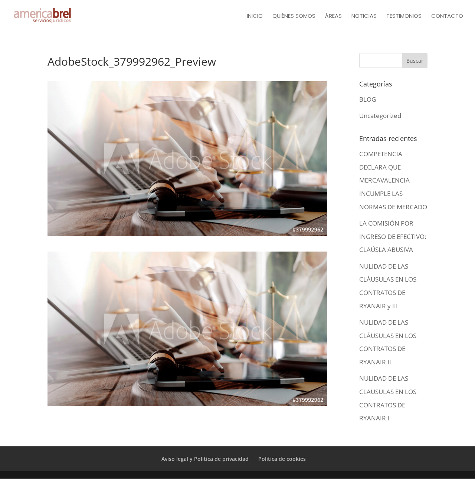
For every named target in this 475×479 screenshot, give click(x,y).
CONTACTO (447, 16)
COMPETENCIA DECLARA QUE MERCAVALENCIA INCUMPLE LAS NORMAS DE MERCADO (393, 180)
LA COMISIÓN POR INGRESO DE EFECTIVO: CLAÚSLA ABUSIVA (392, 236)
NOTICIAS (364, 16)
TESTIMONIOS (404, 16)
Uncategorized (380, 115)
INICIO (255, 16)
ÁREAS (333, 16)
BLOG (367, 99)
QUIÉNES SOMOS (293, 16)
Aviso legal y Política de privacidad (205, 458)
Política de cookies (282, 458)
